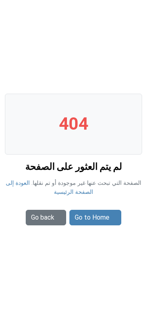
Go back (42, 217)
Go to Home (92, 217)
